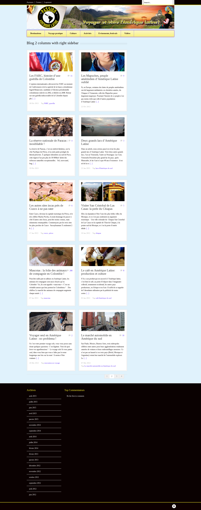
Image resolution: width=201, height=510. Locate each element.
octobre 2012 (34, 477)
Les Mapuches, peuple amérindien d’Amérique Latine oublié (99, 79)
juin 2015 (32, 408)
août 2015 (32, 396)
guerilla (52, 103)
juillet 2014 (33, 442)
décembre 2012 (34, 466)
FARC (46, 103)
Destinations (35, 33)
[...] (34, 99)
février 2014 (33, 448)
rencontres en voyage (52, 363)
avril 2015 (33, 413)
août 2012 (32, 489)
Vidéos (127, 33)
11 (71, 76)
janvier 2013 (33, 460)
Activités (87, 33)
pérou (51, 233)
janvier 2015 (33, 419)
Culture (73, 33)
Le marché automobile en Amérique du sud (96, 337)
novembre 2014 (35, 425)
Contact (38, 2)
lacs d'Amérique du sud (104, 168)
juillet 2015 (33, 402)
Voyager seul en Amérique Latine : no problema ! (45, 337)
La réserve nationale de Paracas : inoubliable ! (48, 142)
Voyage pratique (55, 33)
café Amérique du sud (103, 298)
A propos (30, 2)
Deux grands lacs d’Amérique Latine (99, 142)
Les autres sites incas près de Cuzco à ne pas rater (46, 207)
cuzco (46, 233)
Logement (48, 2)
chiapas (98, 233)
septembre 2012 (35, 483)
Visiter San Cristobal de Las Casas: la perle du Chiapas (97, 207)
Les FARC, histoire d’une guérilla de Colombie (44, 77)
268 (71, 271)
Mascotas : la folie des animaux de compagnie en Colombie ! (48, 272)
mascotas (47, 298)
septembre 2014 (35, 431)
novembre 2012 (35, 471)
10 (123, 335)
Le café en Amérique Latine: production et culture (98, 272)
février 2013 (33, 454)
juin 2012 (32, 495)
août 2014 (32, 437)
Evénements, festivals (107, 33)
